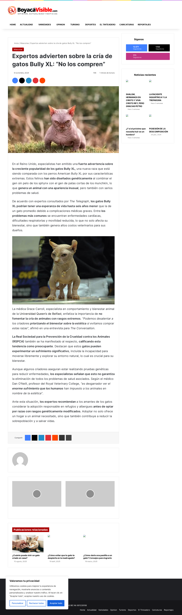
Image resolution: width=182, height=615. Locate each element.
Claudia (35, 454)
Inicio (16, 43)
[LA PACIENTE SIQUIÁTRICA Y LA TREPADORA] (159, 85)
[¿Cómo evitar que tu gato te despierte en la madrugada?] (63, 544)
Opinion (60, 24)
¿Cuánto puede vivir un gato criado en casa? (26, 556)
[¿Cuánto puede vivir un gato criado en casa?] (28, 544)
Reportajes (144, 24)
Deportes (90, 24)
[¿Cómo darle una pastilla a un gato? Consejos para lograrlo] (99, 544)
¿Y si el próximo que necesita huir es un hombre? (136, 131)
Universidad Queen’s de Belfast (40, 313)
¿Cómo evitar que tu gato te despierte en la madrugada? (61, 556)
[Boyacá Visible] (32, 10)
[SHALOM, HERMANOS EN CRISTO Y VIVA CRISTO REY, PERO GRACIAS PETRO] (136, 85)
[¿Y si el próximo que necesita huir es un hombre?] (136, 120)
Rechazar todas (36, 603)
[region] (37, 592)
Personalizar (17, 603)
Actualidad (26, 24)
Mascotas (24, 43)
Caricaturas (126, 24)
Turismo (75, 24)
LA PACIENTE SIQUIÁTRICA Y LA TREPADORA (158, 97)
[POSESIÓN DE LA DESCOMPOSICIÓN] (159, 120)
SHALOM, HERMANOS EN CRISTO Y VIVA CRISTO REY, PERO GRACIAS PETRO (135, 100)
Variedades (44, 24)
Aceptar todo (56, 603)
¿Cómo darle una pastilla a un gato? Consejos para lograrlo (97, 556)
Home (13, 24)
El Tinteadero (107, 24)
